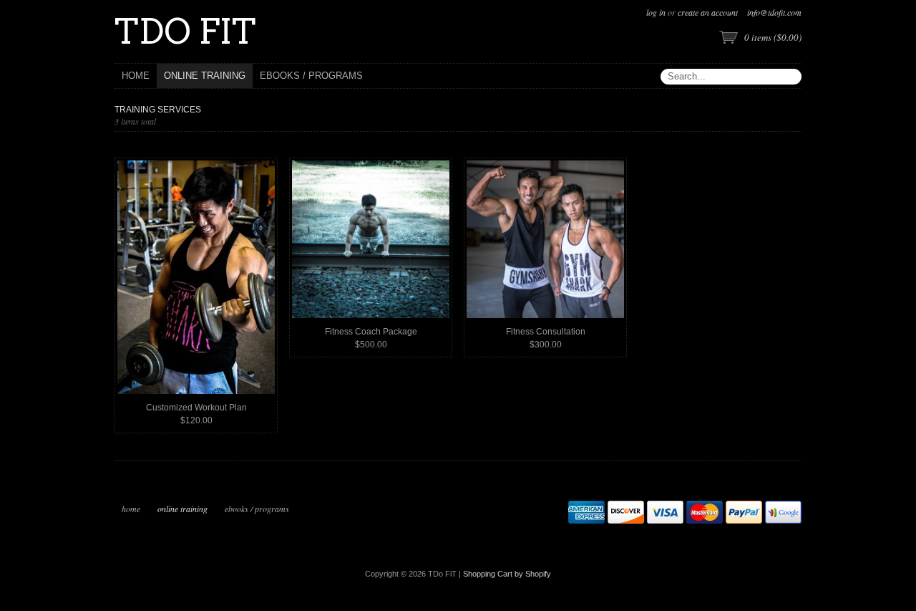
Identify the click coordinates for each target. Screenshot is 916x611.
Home (131, 508)
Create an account (708, 12)
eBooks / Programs (257, 508)
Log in (656, 12)
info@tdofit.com (774, 12)
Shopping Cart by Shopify (507, 573)
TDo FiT (185, 31)
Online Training (182, 508)
